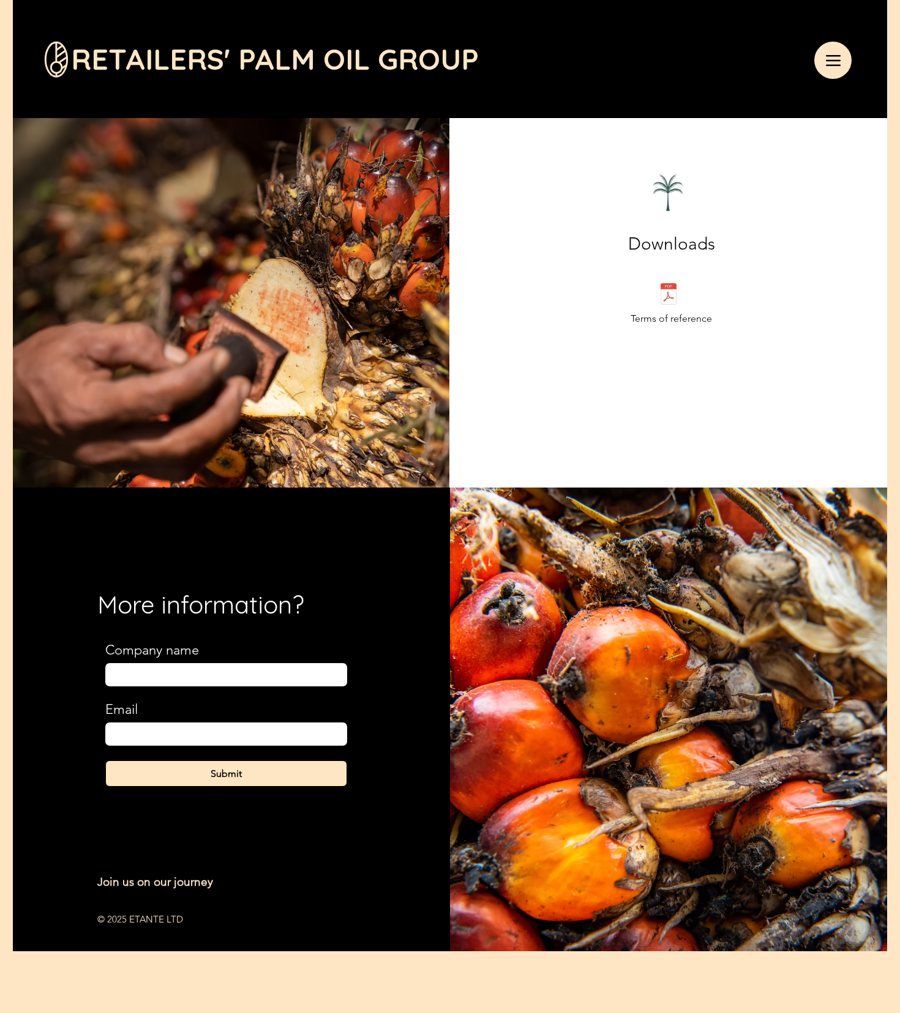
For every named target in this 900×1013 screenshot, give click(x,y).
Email (121, 709)
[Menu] (833, 60)
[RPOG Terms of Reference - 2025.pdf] (669, 295)
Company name (152, 650)
